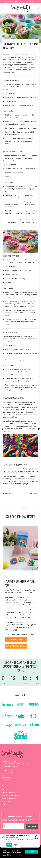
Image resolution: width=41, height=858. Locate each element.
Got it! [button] (32, 851)
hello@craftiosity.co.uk (9, 767)
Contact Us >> (6, 805)
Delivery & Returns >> (8, 792)
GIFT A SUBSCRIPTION (16, 646)
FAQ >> (4, 789)
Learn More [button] (7, 855)
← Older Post (7, 494)
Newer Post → (34, 494)
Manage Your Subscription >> (11, 795)
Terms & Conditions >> (9, 799)
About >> (4, 786)
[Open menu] (4, 8)
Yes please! (32, 826)
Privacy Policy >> (7, 802)
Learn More (16, 639)
